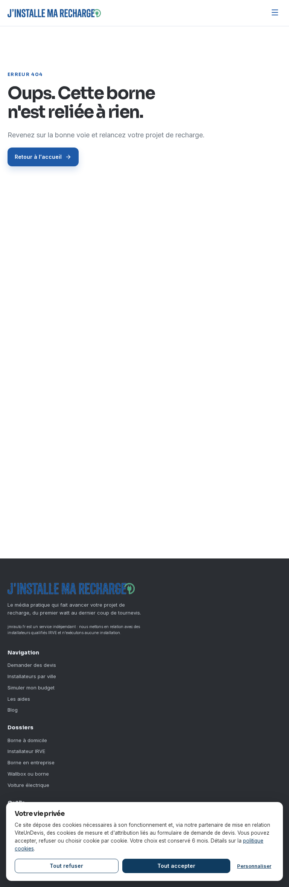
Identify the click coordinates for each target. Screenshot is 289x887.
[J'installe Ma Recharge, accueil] (54, 13)
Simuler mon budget (31, 688)
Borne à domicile (27, 740)
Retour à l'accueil (38, 157)
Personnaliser (254, 866)
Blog (13, 710)
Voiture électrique (28, 785)
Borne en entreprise (31, 762)
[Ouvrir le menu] (274, 13)
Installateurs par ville (32, 676)
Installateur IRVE (26, 751)
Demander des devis (32, 665)
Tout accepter (176, 866)
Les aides (19, 699)
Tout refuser (66, 866)
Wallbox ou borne (28, 774)
